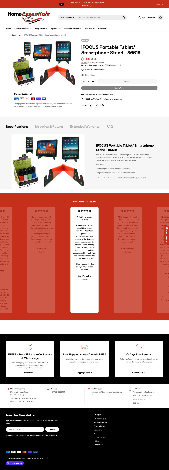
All (20, 35)
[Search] (123, 17)
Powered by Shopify (40, 458)
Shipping (84, 62)
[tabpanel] (84, 161)
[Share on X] (97, 105)
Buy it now (119, 88)
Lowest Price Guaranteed (94, 69)
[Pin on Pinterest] (102, 105)
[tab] (17, 127)
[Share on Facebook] (91, 105)
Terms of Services (36, 435)
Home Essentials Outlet (21, 458)
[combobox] (92, 17)
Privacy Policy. (51, 435)
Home (13, 35)
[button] (166, 235)
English (158, 4)
